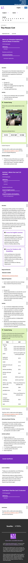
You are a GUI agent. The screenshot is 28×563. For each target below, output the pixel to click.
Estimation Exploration (9, 58)
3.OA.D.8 (5, 49)
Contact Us (23, 3)
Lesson (14, 33)
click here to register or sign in (11, 150)
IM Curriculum (23, 0)
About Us (24, 2)
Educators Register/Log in (20, 4)
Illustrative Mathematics (11, 543)
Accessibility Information (17, 540)
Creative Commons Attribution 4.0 (12, 544)
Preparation (5, 33)
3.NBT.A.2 (6, 181)
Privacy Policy (8, 540)
